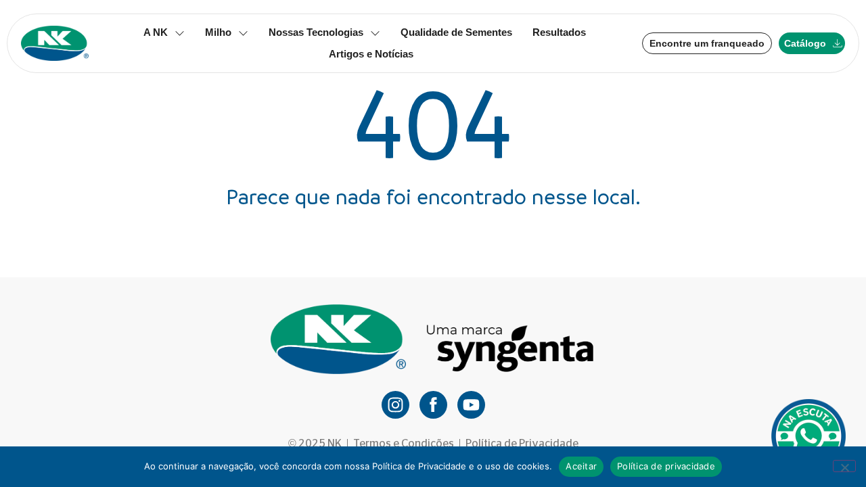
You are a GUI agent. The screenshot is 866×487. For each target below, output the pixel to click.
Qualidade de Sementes (456, 32)
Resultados (559, 32)
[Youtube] (471, 405)
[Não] (844, 466)
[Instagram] (395, 405)
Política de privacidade (666, 466)
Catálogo (805, 43)
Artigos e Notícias (371, 54)
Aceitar (581, 466)
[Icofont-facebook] (433, 405)
